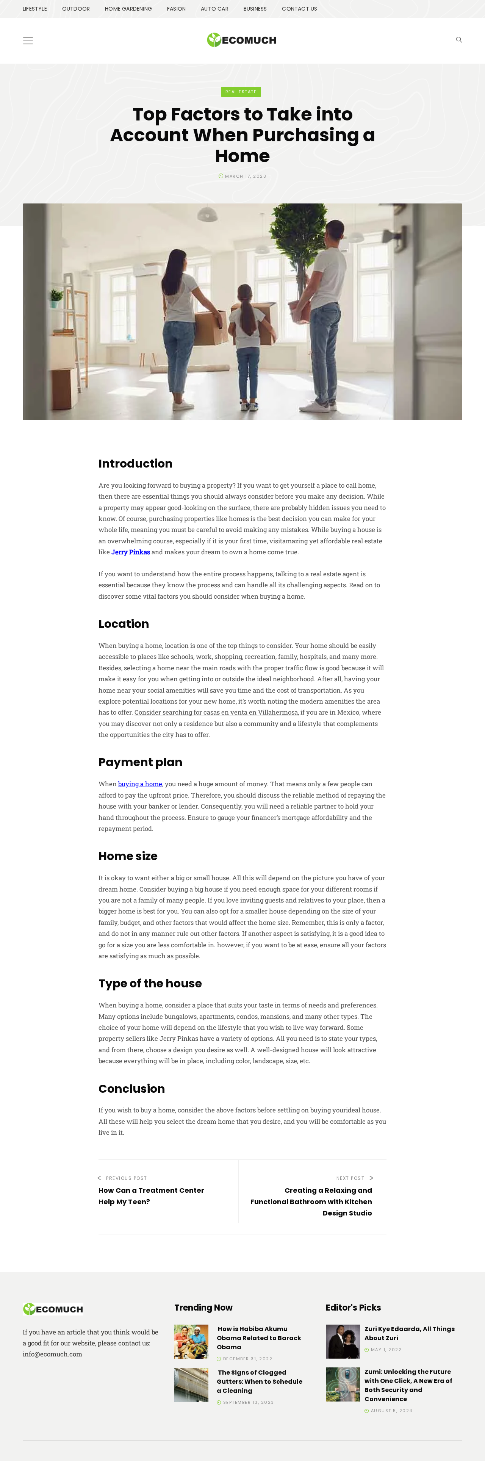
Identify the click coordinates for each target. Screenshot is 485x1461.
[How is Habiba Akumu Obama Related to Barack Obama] (191, 1343)
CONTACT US (299, 9)
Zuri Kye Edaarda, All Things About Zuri (410, 1333)
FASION (176, 9)
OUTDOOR (76, 9)
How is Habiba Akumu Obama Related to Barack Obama (259, 1338)
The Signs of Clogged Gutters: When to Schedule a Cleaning (259, 1381)
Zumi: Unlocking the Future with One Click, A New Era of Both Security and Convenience (408, 1385)
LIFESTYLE (35, 9)
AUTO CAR (214, 9)
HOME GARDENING (128, 9)
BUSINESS (255, 9)
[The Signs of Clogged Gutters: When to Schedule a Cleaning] (191, 1386)
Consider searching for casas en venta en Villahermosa (216, 712)
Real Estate (241, 92)
